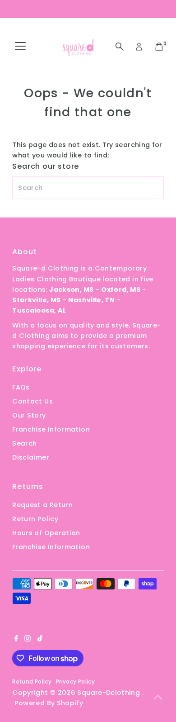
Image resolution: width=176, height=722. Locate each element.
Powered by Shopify (48, 703)
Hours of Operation (46, 532)
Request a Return (42, 504)
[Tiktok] (40, 639)
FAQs (20, 387)
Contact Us (32, 401)
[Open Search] (120, 47)
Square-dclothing (109, 692)
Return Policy (35, 518)
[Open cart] (159, 47)
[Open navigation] (20, 46)
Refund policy (31, 681)
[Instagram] (27, 639)
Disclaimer (30, 457)
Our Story (29, 415)
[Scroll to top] (158, 697)
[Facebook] (16, 639)
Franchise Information (51, 429)
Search (24, 443)
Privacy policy (75, 681)
